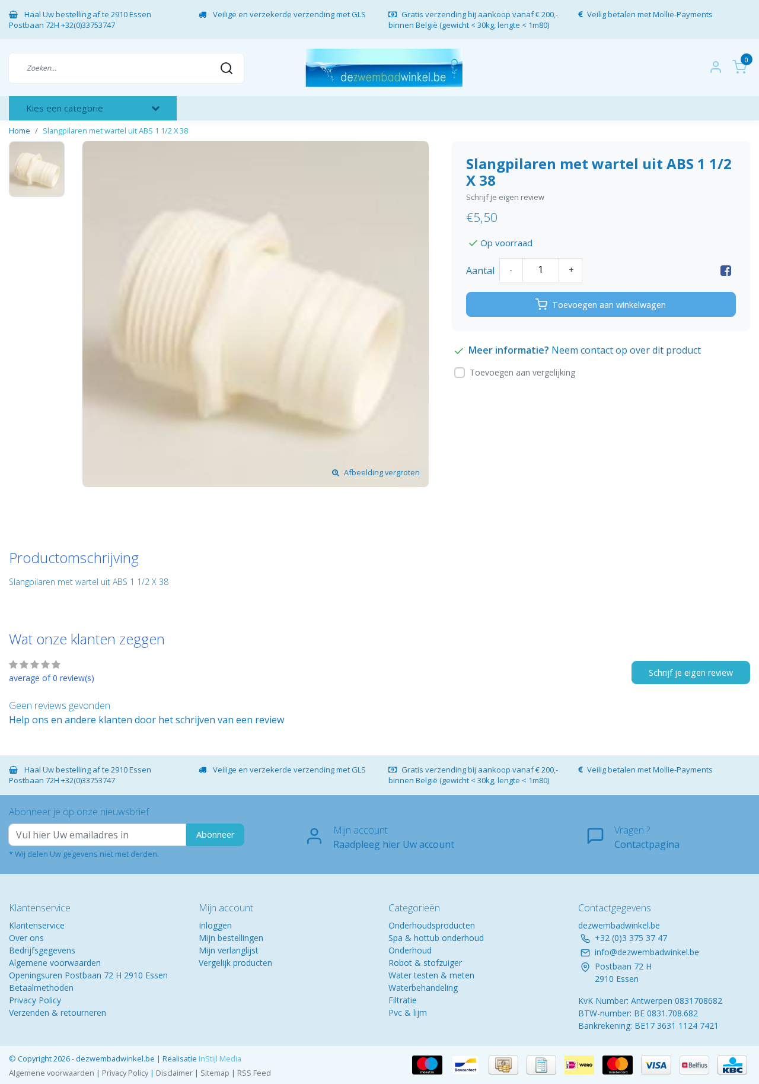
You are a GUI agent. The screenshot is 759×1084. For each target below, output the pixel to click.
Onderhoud (410, 950)
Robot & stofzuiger (425, 962)
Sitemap (214, 1072)
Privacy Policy (35, 1000)
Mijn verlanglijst (229, 950)
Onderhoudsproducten (431, 925)
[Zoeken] (226, 67)
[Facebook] (725, 270)
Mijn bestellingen (231, 937)
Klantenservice (37, 925)
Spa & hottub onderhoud (436, 937)
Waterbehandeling (423, 987)
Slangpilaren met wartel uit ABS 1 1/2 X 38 (115, 130)
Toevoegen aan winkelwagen (609, 304)
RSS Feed (254, 1072)
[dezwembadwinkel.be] (384, 68)
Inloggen (215, 925)
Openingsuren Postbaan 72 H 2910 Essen (88, 975)
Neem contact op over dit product (626, 350)
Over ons (26, 937)
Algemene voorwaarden (55, 962)
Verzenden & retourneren (57, 1012)
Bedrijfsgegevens (42, 950)
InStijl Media (219, 1058)
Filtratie (402, 1000)
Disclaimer (174, 1072)
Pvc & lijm (407, 1012)
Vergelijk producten (235, 962)
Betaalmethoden (41, 987)
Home (19, 130)
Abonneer (215, 834)
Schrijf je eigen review (505, 197)
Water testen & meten (431, 975)
